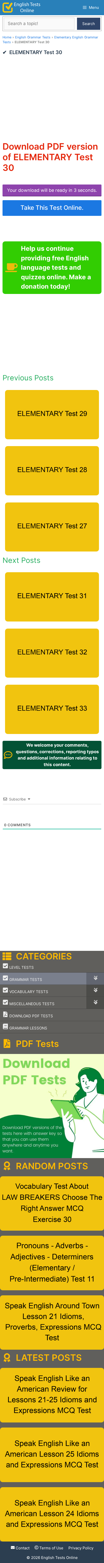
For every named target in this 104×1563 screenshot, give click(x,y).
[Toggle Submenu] (95, 978)
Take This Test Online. (52, 207)
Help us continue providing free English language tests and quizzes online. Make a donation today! (56, 267)
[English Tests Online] (21, 7)
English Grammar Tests (32, 37)
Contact (22, 1548)
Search (88, 23)
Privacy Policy (80, 1548)
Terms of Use (50, 1548)
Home (7, 37)
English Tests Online (59, 1557)
